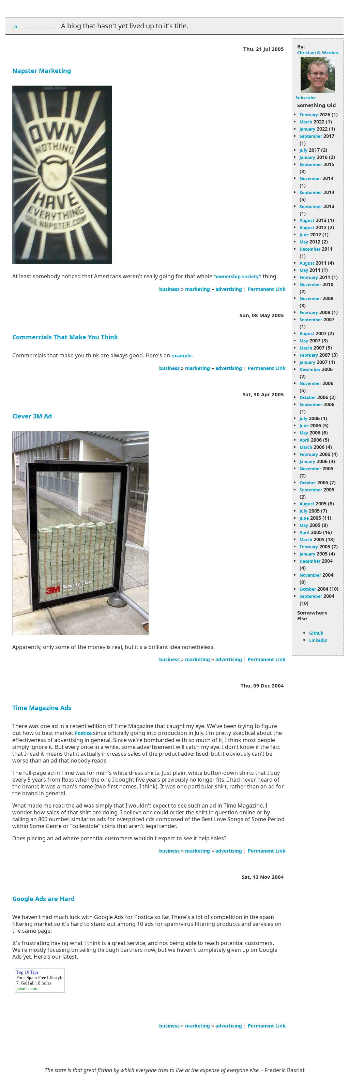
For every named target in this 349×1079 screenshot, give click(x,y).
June (304, 235)
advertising (228, 289)
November (310, 178)
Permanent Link (267, 289)
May (304, 242)
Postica (83, 733)
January (307, 129)
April (304, 440)
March (306, 122)
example (181, 355)
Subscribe (305, 98)
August (307, 220)
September (311, 136)
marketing (197, 289)
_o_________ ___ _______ (35, 26)
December (310, 249)
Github (316, 633)
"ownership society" (237, 276)
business (169, 289)
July (303, 150)
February (309, 115)
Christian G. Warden (317, 53)
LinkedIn (318, 640)
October (308, 397)
